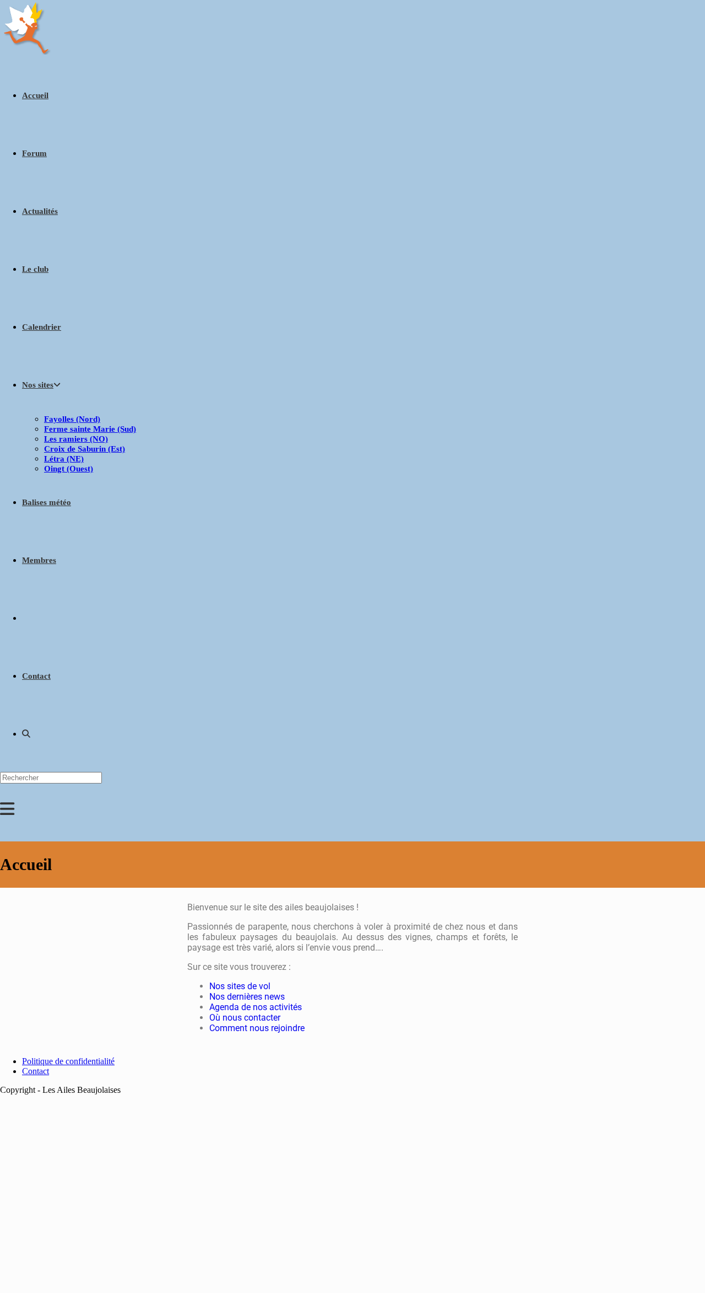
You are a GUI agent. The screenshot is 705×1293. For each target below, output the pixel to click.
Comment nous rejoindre (257, 1028)
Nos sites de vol (239, 986)
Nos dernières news (247, 996)
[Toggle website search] (26, 733)
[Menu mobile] (7, 812)
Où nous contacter (244, 1017)
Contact (35, 1071)
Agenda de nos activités (255, 1007)
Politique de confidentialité (68, 1061)
